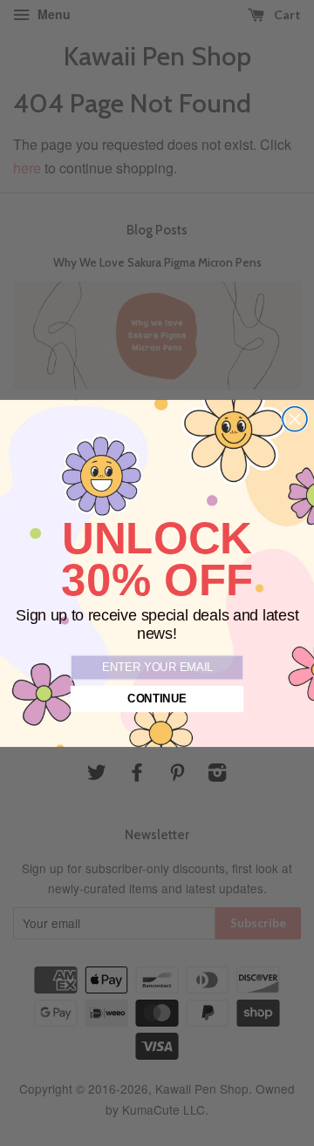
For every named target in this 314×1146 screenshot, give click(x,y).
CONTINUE (157, 699)
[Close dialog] (295, 418)
